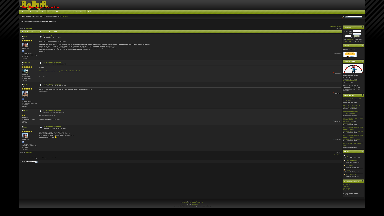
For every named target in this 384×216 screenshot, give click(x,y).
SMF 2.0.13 (184, 201)
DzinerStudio (195, 204)
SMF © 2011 (191, 201)
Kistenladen (346, 185)
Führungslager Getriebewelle (51, 36)
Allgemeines (349, 156)
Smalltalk (348, 170)
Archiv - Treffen (350, 165)
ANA (344, 145)
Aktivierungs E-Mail (350, 41)
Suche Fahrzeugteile (351, 160)
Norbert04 (26, 62)
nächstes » (339, 26)
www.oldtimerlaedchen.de (350, 80)
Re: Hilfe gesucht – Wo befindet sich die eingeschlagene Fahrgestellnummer (353, 119)
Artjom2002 (354, 113)
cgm (350, 100)
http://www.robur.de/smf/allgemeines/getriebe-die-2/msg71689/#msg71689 (59, 71)
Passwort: (349, 33)
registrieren (350, 39)
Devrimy (358, 139)
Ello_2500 (354, 107)
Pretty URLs (200, 206)
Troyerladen (346, 190)
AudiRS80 (65, 16)
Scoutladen (346, 188)
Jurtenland (346, 186)
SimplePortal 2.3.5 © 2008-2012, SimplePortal (192, 202)
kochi (25, 36)
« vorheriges (333, 26)
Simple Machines (198, 201)
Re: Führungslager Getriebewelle (52, 62)
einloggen (360, 38)
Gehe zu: (23, 161)
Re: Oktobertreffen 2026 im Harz (352, 143)
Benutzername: (348, 31)
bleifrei (25, 111)
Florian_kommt (347, 123)
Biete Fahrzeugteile (351, 175)
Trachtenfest (359, 131)
